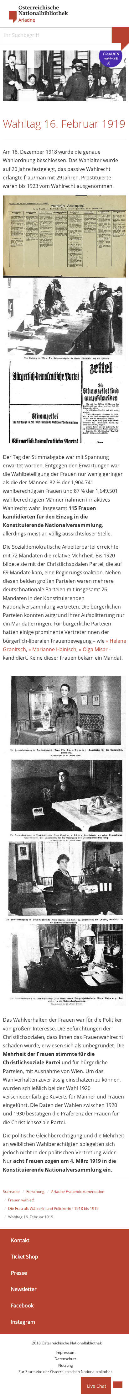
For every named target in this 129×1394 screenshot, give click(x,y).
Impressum (65, 1352)
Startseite (11, 1191)
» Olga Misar (93, 649)
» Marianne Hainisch (52, 649)
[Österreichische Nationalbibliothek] (35, 14)
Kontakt (20, 1240)
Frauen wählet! (21, 1200)
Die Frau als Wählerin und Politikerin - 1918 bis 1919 (53, 1208)
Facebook (22, 1305)
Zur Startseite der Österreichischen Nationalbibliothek (65, 1371)
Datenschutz (65, 1358)
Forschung (35, 1191)
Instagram (23, 1321)
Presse (19, 1272)
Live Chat (96, 1386)
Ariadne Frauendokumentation (77, 1191)
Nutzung (65, 1365)
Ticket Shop (24, 1256)
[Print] (117, 1384)
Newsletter (24, 1289)
